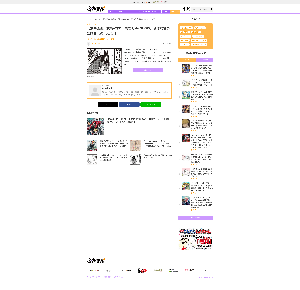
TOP (88, 19)
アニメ (129, 11)
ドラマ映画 (147, 11)
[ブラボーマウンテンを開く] (173, 270)
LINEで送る (152, 104)
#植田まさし (185, 36)
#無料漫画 (101, 39)
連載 (165, 11)
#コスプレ (184, 44)
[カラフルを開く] (205, 270)
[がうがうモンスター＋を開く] (110, 271)
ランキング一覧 (195, 217)
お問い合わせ (118, 277)
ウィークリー (204, 59)
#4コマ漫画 (110, 39)
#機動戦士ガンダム (199, 40)
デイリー (187, 59)
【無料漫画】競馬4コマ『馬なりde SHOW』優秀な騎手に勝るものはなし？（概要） (129, 19)
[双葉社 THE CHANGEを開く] (146, 2)
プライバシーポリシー (94, 277)
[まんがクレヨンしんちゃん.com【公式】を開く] (94, 270)
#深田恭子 (195, 32)
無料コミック (175, 11)
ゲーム (138, 11)
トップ (112, 11)
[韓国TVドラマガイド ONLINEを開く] (164, 2)
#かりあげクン (186, 28)
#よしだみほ (91, 39)
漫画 (120, 11)
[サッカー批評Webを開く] (156, 2)
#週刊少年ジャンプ (199, 44)
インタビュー (156, 11)
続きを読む (148, 70)
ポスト (109, 104)
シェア (130, 104)
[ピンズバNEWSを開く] (142, 270)
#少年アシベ (199, 28)
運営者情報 (108, 277)
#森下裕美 (184, 40)
